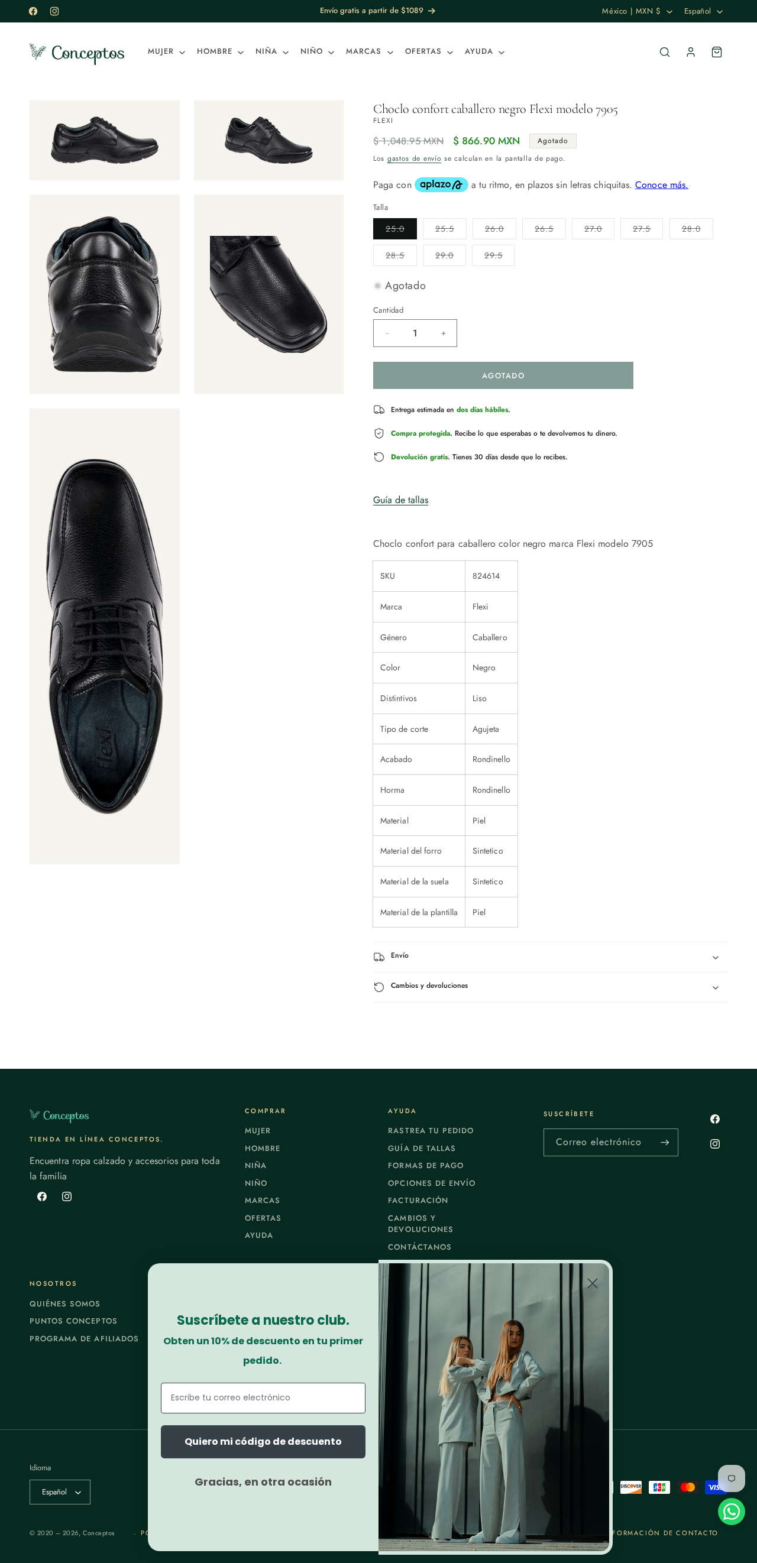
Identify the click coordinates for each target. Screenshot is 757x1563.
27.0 (599, 230)
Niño (256, 1183)
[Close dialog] (592, 1283)
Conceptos (99, 1533)
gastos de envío (414, 158)
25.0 (401, 230)
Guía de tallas (400, 500)
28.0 (697, 230)
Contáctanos (419, 1247)
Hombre (262, 1148)
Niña (256, 1165)
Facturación (418, 1200)
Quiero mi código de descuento (263, 1441)
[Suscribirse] (665, 1142)
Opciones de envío (431, 1183)
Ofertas (263, 1218)
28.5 (401, 257)
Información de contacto (661, 1533)
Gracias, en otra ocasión (263, 1481)
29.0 (450, 257)
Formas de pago (426, 1165)
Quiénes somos (65, 1303)
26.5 (550, 230)
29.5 (499, 257)
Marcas (262, 1200)
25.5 (451, 230)
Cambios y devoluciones (420, 1224)
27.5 (648, 230)
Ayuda (259, 1235)
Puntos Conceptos (74, 1321)
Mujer (258, 1130)
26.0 (500, 230)
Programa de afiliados (84, 1338)
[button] (165, 52)
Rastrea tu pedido (431, 1130)
